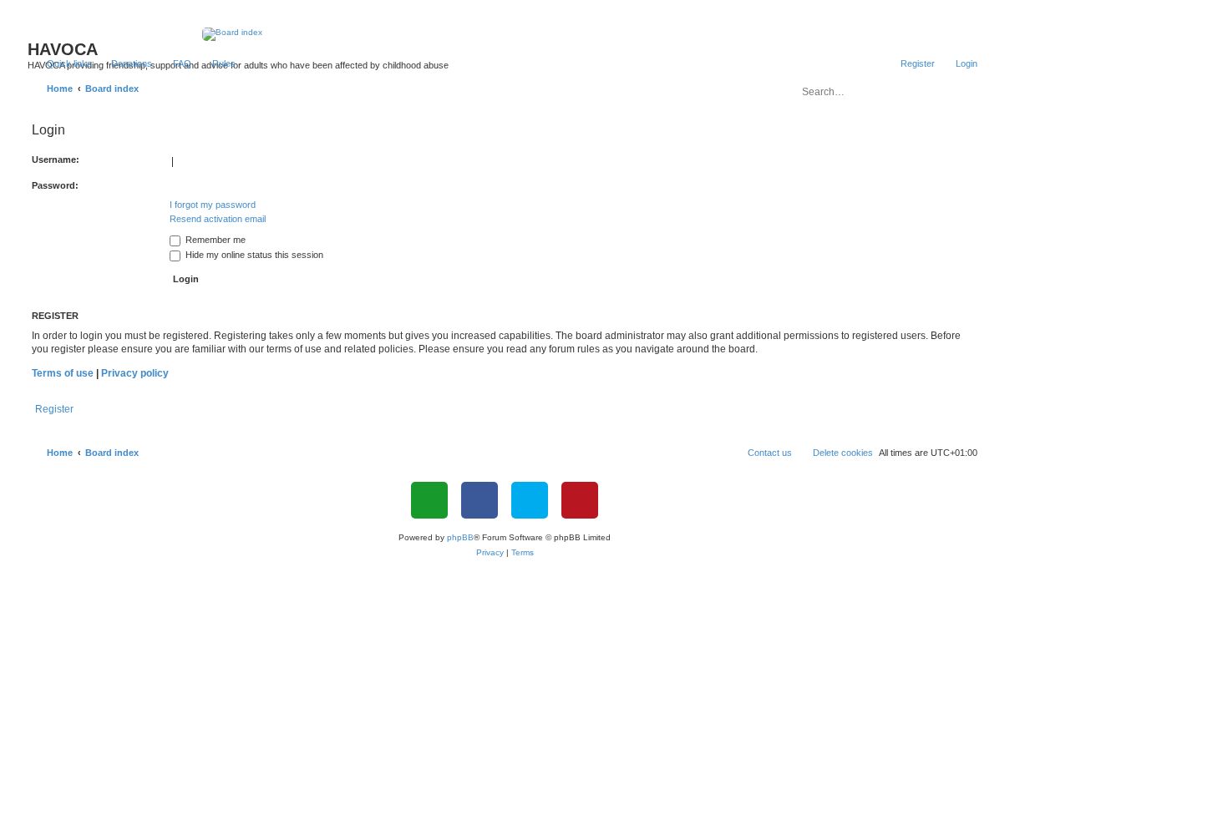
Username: (55, 159)
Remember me (214, 240)
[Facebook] (479, 500)
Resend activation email (218, 219)
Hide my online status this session (253, 255)
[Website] (429, 500)
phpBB (460, 537)
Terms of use (63, 373)
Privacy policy (135, 373)
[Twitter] (529, 500)
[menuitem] (124, 63)
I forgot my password (213, 205)
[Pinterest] (579, 500)
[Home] (505, 34)
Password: (55, 185)
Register (54, 409)
